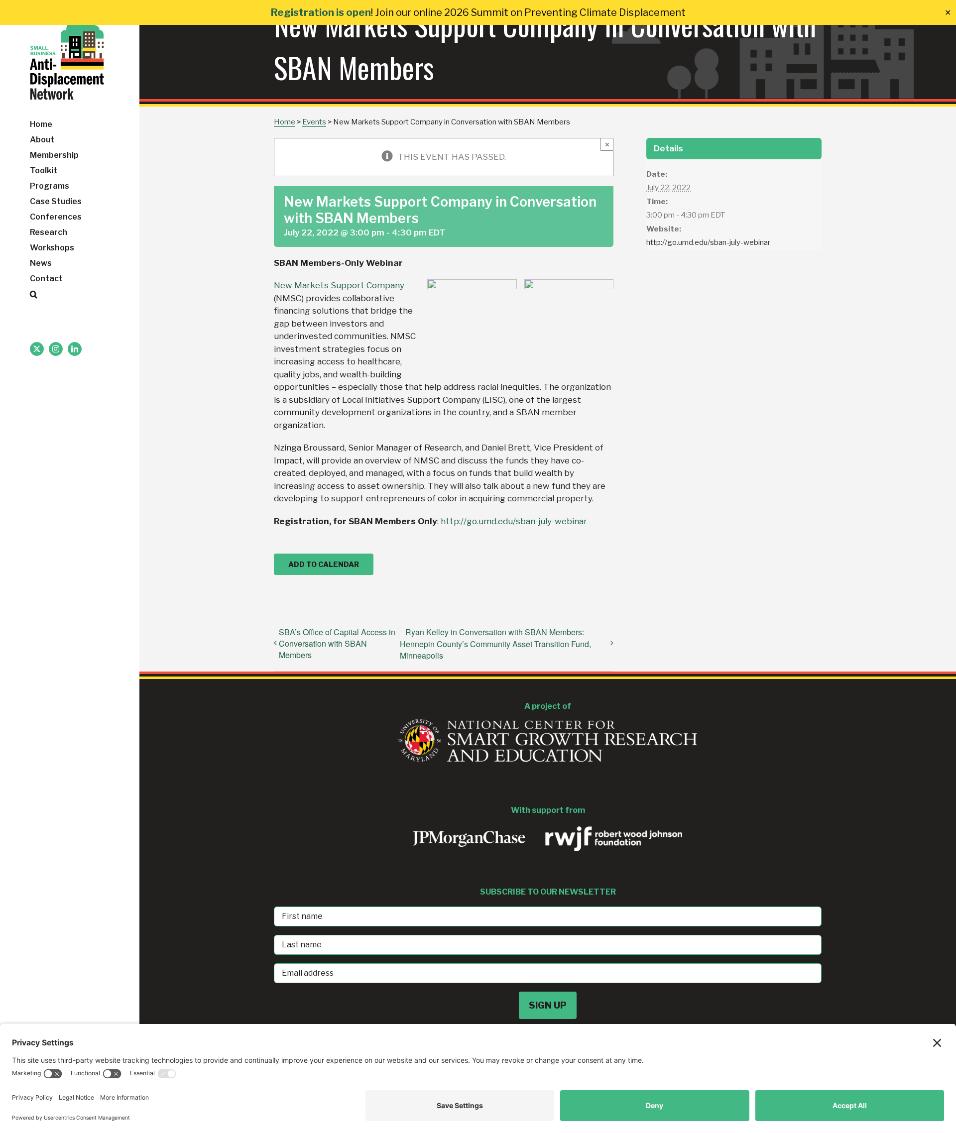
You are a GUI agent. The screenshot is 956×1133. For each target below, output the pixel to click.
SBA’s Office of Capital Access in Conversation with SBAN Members (337, 643)
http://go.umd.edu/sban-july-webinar (514, 521)
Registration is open (321, 12)
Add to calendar (323, 564)
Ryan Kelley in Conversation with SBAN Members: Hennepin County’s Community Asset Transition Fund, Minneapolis (495, 643)
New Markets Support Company (339, 285)
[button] (69, 294)
